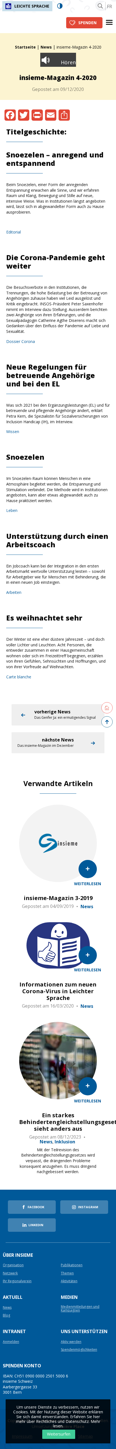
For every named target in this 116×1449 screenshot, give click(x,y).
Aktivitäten (69, 1281)
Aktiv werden (71, 1342)
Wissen (12, 431)
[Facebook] (10, 115)
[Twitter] (23, 115)
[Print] (37, 115)
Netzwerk (10, 1273)
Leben (11, 510)
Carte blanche (18, 676)
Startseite (25, 47)
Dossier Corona (20, 341)
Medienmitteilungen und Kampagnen (80, 1309)
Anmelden (11, 1342)
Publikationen (71, 1265)
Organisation (13, 1265)
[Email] (50, 115)
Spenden (87, 22)
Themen (67, 1273)
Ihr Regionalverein (17, 1281)
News (46, 47)
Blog (6, 1315)
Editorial (13, 232)
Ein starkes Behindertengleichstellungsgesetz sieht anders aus (58, 1122)
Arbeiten (13, 592)
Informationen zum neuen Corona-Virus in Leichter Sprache (58, 991)
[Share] (64, 115)
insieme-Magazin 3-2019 (58, 898)
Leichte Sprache (31, 6)
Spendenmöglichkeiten (79, 1350)
